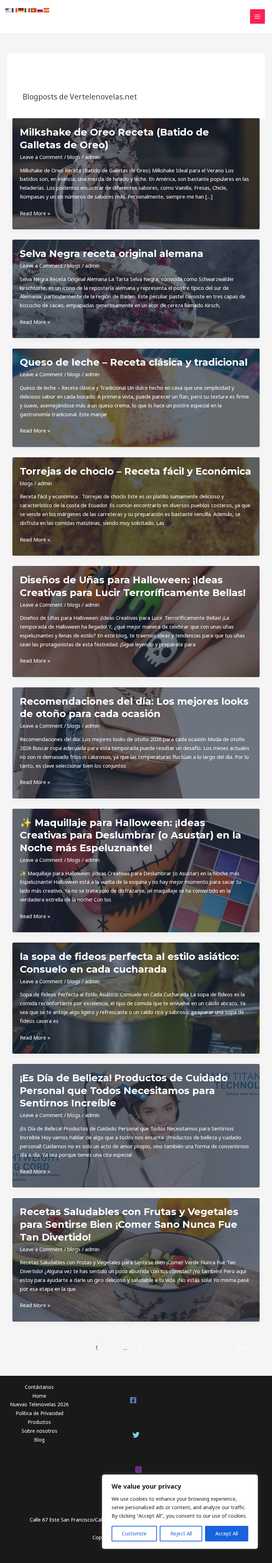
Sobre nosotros (39, 1430)
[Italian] (27, 9)
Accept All (226, 1533)
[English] (8, 9)
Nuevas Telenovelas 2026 (39, 1404)
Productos (39, 1422)
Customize (134, 1533)
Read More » (35, 213)
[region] (180, 1512)
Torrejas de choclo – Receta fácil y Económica (135, 471)
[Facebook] (133, 1400)
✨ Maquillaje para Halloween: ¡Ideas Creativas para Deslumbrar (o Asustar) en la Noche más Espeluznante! (130, 835)
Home (39, 1395)
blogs (73, 156)
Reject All (181, 1533)
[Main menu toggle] (257, 16)
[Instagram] (138, 1469)
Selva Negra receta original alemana (111, 253)
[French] (15, 9)
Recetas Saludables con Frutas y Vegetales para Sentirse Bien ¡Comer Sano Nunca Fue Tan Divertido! (129, 1224)
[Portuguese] (34, 9)
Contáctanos (39, 1387)
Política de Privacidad (39, 1413)
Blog (39, 1439)
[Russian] (40, 9)
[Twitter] (136, 1435)
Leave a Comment (41, 156)
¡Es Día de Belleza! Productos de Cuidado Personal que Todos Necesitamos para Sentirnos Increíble (124, 1090)
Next (247, 1348)
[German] (21, 9)
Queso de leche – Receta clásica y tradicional (134, 362)
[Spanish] (47, 9)
